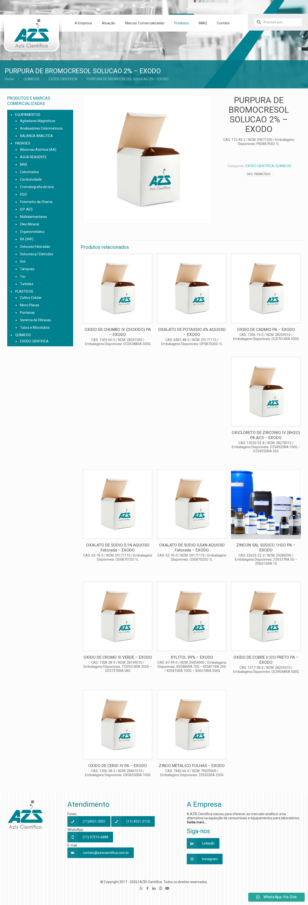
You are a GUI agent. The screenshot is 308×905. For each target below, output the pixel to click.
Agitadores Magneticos (37, 121)
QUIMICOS (31, 79)
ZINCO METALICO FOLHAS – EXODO (192, 765)
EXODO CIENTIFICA (63, 79)
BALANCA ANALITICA (36, 136)
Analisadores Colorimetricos (41, 128)
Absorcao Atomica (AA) (38, 149)
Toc (23, 276)
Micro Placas (29, 305)
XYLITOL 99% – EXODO (192, 657)
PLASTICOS (24, 291)
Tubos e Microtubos (35, 327)
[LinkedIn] (154, 888)
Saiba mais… (197, 822)
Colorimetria (29, 172)
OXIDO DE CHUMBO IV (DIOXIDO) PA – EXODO (118, 332)
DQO (23, 194)
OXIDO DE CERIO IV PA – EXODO (117, 765)
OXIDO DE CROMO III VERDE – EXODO (117, 657)
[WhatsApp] (141, 888)
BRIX (23, 164)
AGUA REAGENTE (33, 157)
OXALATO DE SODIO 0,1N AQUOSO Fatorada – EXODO (117, 547)
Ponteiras (27, 313)
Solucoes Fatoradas (35, 247)
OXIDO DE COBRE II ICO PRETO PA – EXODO (266, 660)
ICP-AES (26, 209)
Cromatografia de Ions (37, 187)
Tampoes (27, 269)
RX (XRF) (26, 239)
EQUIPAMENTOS (27, 115)
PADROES (22, 143)
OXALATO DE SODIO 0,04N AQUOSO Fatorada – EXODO (192, 547)
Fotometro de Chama (36, 202)
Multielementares (33, 217)
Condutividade (31, 179)
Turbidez (26, 284)
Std (22, 261)
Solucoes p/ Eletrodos (36, 254)
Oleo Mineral (29, 224)
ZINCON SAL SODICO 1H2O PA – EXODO (265, 547)
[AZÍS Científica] (31, 36)
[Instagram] (160, 888)
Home (9, 79)
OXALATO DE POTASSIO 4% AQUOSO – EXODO (192, 332)
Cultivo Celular (31, 298)
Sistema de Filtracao (35, 320)
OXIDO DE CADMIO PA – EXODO (266, 329)
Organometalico (32, 232)
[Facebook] (147, 888)
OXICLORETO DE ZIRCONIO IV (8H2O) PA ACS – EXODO (266, 435)
